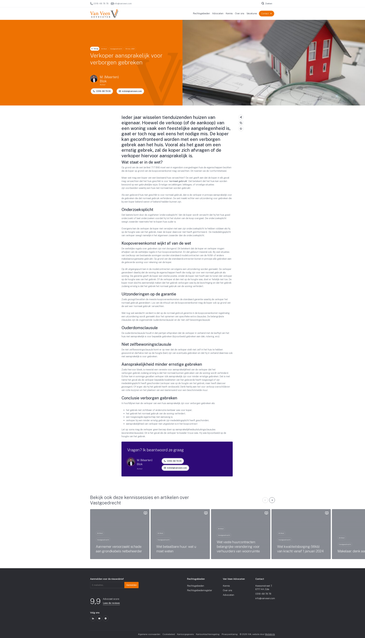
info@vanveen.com (123, 3)
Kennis (226, 585)
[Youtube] (99, 618)
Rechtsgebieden (195, 585)
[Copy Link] (241, 122)
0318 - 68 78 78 (101, 3)
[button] (265, 500)
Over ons (227, 590)
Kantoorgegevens (185, 634)
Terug (96, 49)
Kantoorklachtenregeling (207, 634)
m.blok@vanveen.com (132, 91)
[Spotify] (105, 618)
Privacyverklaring (230, 634)
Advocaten (228, 595)
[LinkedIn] (93, 618)
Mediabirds (270, 634)
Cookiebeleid (169, 634)
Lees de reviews (111, 603)
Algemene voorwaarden (149, 634)
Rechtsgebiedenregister (199, 590)
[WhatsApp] (241, 128)
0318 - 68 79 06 (103, 91)
